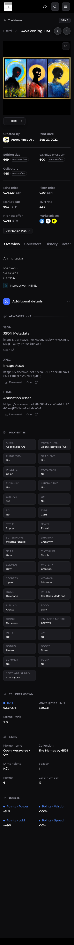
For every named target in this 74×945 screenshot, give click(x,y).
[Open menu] (66, 6)
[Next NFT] (67, 31)
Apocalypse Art (22, 139)
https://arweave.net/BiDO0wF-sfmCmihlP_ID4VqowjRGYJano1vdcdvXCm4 (36, 406)
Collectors (32, 244)
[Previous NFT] (57, 31)
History (51, 244)
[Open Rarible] (54, 221)
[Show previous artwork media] (7, 121)
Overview (12, 244)
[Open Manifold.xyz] (48, 221)
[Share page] (45, 6)
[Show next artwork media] (21, 121)
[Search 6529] (55, 6)
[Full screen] (65, 46)
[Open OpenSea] (41, 221)
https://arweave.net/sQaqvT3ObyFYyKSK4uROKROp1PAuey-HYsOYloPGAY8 (36, 341)
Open (6, 349)
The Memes (15, 20)
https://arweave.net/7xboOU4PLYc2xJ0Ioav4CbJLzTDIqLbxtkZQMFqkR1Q (36, 374)
